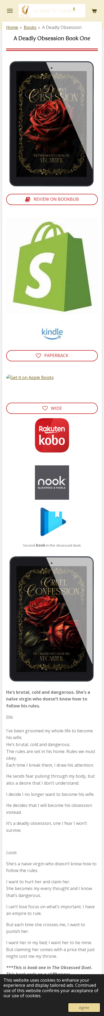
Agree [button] (84, 1007)
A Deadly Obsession (62, 27)
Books (30, 27)
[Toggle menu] (10, 10)
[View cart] (94, 10)
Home (12, 27)
